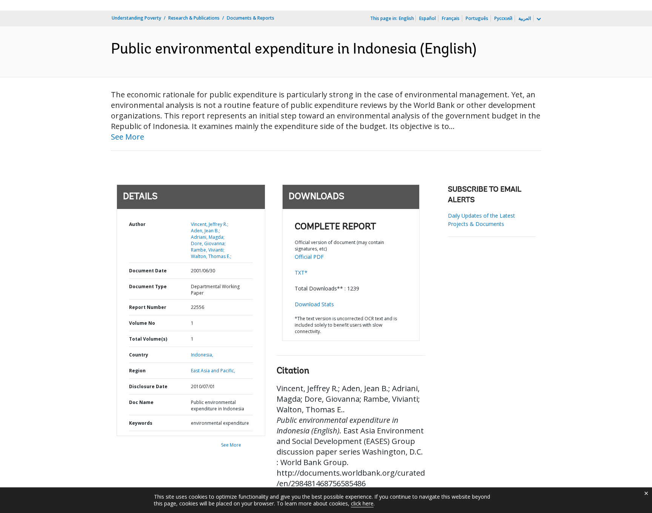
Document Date (148, 270)
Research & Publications (194, 18)
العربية (524, 18)
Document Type (148, 286)
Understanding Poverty (136, 18)
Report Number (147, 307)
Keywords (140, 423)
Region (137, 370)
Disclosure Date (148, 386)
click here (362, 503)
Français (451, 18)
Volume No (142, 323)
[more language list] (538, 19)
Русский (503, 18)
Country (138, 355)
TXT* (301, 272)
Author (137, 224)
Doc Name (141, 402)
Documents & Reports (250, 18)
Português (477, 18)
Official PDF (309, 256)
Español (427, 18)
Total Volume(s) (148, 339)
